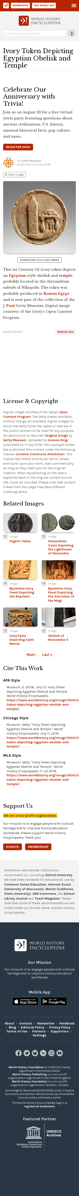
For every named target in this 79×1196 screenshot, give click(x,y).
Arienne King (57, 440)
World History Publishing (29, 1074)
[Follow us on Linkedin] (43, 1055)
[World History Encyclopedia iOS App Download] (25, 1002)
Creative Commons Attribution (40, 454)
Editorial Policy (32, 1027)
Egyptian (17, 275)
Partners (39, 1031)
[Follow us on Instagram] (52, 1055)
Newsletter (46, 1023)
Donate (12, 847)
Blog (12, 1027)
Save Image (14, 174)
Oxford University (58, 875)
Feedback (67, 1023)
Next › (32, 654)
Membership (20, 5)
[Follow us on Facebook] (19, 1055)
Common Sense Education (25, 884)
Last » (47, 654)
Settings (39, 1035)
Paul (10, 306)
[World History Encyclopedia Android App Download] (54, 1002)
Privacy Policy (59, 1027)
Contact (25, 1023)
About (9, 1023)
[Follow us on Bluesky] (35, 1055)
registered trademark (39, 1106)
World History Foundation (26, 1067)
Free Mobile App (44, 5)
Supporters (60, 1031)
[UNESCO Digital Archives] (40, 1136)
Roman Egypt (56, 293)
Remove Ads (65, 331)
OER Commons (44, 894)
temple (65, 275)
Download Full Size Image (39, 260)
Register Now (18, 147)
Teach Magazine (47, 898)
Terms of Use (16, 1031)
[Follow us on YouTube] (60, 1055)
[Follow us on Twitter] (27, 1055)
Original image (56, 435)
